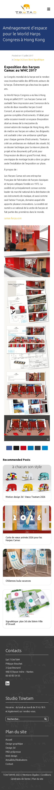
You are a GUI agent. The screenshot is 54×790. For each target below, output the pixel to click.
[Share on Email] (38, 448)
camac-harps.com (12, 218)
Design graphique (14, 743)
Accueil (9, 739)
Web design (11, 756)
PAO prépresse (13, 752)
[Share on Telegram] (45, 448)
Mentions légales (30, 775)
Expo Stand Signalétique (33, 60)
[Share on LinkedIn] (31, 448)
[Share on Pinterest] (23, 448)
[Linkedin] (7, 683)
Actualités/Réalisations (16, 760)
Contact (9, 764)
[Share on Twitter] (16, 448)
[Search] (45, 719)
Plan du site (37, 779)
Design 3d (18, 60)
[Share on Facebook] (9, 448)
